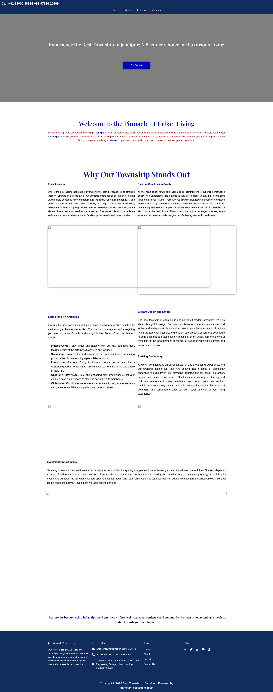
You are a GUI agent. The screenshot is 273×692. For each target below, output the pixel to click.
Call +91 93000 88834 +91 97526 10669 (30, 3)
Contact (156, 10)
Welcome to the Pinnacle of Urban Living (136, 123)
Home (115, 10)
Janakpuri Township (61, 643)
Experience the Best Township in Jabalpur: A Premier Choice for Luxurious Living (136, 44)
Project (147, 659)
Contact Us (149, 664)
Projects (141, 10)
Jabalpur (100, 132)
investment (112, 140)
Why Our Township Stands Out (136, 174)
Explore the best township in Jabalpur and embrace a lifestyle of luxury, (95, 617)
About (127, 10)
